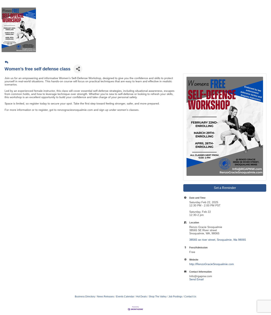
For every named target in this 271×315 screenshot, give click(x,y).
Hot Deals (141, 296)
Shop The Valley (157, 296)
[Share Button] (77, 68)
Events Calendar (125, 296)
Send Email (196, 279)
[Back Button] (6, 62)
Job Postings (175, 296)
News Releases (105, 296)
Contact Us (190, 296)
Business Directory (85, 296)
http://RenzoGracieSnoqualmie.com (211, 264)
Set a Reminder (225, 188)
